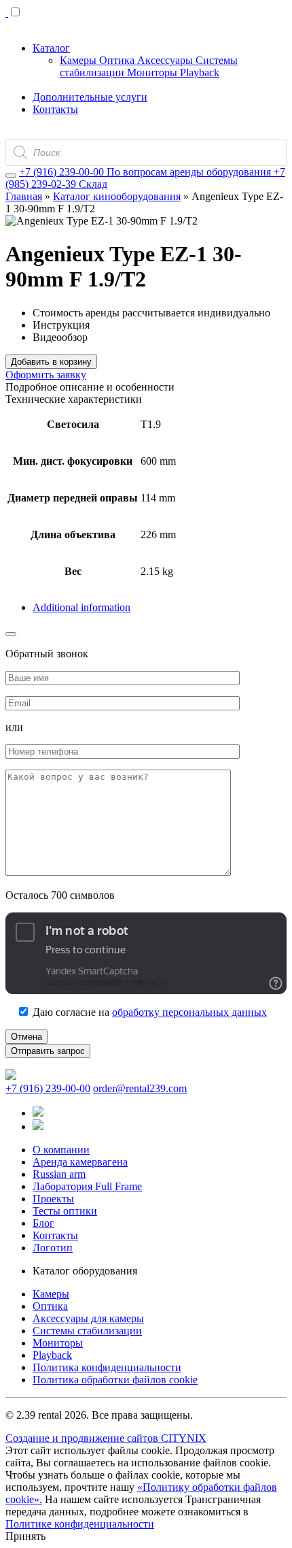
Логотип (53, 1247)
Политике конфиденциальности (79, 1524)
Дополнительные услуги (90, 97)
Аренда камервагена (80, 1162)
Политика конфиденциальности (107, 1367)
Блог (43, 1223)
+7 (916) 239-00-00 (47, 1088)
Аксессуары (166, 60)
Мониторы (153, 72)
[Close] (10, 176)
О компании (61, 1149)
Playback (199, 72)
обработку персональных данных (189, 1012)
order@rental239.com (140, 1088)
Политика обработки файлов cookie (115, 1379)
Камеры (79, 60)
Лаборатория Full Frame (87, 1186)
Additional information (81, 607)
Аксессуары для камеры (88, 1318)
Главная (23, 196)
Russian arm (59, 1174)
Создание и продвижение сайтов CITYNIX (105, 1438)
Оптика (118, 60)
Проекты (53, 1198)
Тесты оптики (65, 1211)
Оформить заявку (45, 374)
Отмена (26, 1037)
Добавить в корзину (51, 362)
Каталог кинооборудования (117, 196)
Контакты (55, 109)
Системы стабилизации (87, 1330)
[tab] (160, 608)
